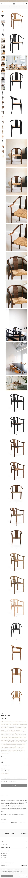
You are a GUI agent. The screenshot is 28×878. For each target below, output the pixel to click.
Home (9, 6)
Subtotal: (2, 773)
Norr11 (2, 713)
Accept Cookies (7, 876)
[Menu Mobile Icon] (1, 3)
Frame (2, 756)
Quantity (3, 768)
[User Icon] (23, 3)
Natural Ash (4, 759)
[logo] (14, 3)
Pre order (7, 778)
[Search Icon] (5, 3)
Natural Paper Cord (6, 765)
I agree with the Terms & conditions (8, 781)
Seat (2, 762)
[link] (3, 12)
